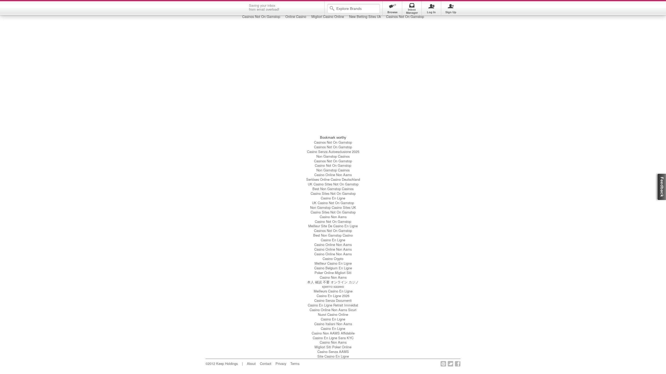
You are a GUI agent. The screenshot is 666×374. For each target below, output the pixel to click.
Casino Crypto (333, 258)
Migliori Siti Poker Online (333, 346)
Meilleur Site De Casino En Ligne (333, 225)
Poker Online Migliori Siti (333, 272)
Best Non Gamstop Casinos (333, 188)
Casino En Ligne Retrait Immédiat (333, 305)
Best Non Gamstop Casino (333, 235)
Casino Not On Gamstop (333, 165)
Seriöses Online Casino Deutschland (333, 179)
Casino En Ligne (333, 198)
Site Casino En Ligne (333, 356)
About (251, 363)
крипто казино (333, 286)
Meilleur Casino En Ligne (333, 263)
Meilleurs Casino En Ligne (333, 291)
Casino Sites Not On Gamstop (333, 193)
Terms (294, 363)
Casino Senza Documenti (333, 300)
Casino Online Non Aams (333, 174)
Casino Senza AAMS (333, 351)
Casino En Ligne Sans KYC (333, 337)
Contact (265, 363)
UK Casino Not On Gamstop (333, 202)
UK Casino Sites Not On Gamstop (333, 184)
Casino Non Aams (333, 216)
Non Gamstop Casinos (333, 156)
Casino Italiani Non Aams (333, 323)
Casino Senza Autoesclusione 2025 (333, 151)
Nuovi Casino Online (333, 314)
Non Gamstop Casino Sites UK (333, 207)
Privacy (281, 363)
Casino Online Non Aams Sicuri (333, 309)
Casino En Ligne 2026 (333, 295)
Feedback (660, 186)
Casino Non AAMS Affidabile (333, 333)
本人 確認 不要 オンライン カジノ (333, 281)
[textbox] (357, 8)
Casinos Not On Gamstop (333, 142)
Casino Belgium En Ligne (333, 267)
